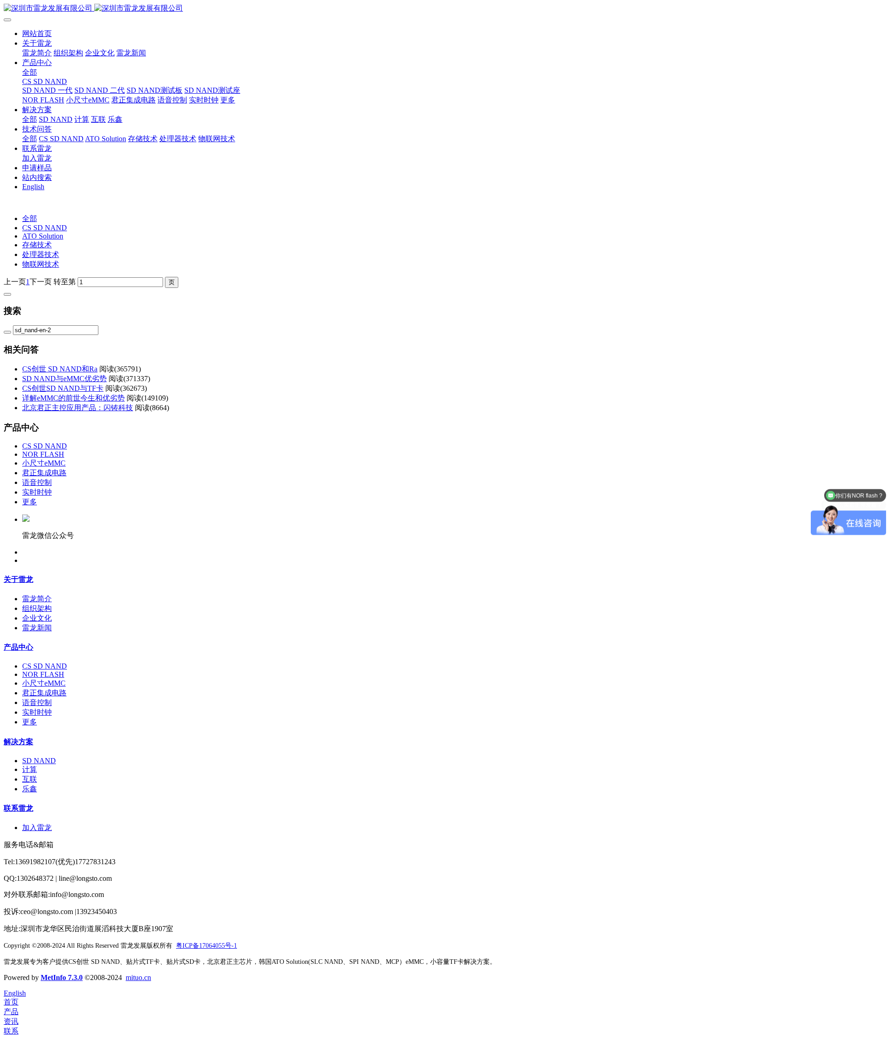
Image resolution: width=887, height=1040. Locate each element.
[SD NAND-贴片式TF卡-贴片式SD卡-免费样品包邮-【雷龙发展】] (443, 8)
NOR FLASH (43, 454)
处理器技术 (40, 254)
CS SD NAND (44, 228)
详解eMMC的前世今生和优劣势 (73, 398)
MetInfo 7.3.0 (62, 977)
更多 (29, 502)
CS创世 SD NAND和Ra (59, 369)
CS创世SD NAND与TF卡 (62, 388)
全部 (29, 72)
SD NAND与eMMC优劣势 (64, 379)
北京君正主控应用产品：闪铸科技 (77, 408)
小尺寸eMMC (44, 463)
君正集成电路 (44, 473)
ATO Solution (42, 236)
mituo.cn (138, 977)
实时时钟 (37, 492)
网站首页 (37, 33)
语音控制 (37, 482)
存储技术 (37, 245)
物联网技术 (40, 264)
